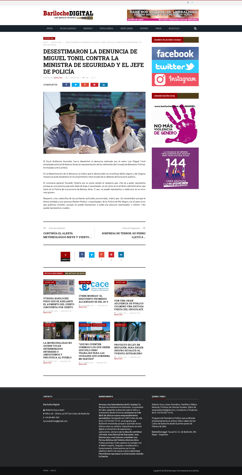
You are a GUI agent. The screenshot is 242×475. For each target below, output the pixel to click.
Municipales (88, 28)
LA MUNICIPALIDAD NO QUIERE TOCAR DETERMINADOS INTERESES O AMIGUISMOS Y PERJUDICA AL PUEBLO (57, 350)
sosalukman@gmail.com (57, 421)
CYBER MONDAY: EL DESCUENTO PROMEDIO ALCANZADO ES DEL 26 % (93, 298)
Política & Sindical (106, 28)
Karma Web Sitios (194, 470)
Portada (50, 28)
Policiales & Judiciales (68, 28)
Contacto (53, 470)
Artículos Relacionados (53, 273)
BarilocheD (58, 78)
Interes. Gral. (49, 38)
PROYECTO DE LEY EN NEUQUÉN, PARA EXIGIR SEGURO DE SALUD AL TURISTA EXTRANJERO (128, 349)
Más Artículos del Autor (74, 273)
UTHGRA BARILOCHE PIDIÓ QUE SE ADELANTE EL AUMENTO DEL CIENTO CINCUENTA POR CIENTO (58, 303)
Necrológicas (174, 28)
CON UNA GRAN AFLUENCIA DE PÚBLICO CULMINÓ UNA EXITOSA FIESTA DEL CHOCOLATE (129, 305)
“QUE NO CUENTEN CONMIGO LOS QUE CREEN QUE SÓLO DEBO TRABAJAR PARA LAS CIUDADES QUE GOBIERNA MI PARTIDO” (94, 351)
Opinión (158, 28)
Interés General (127, 28)
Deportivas (144, 28)
